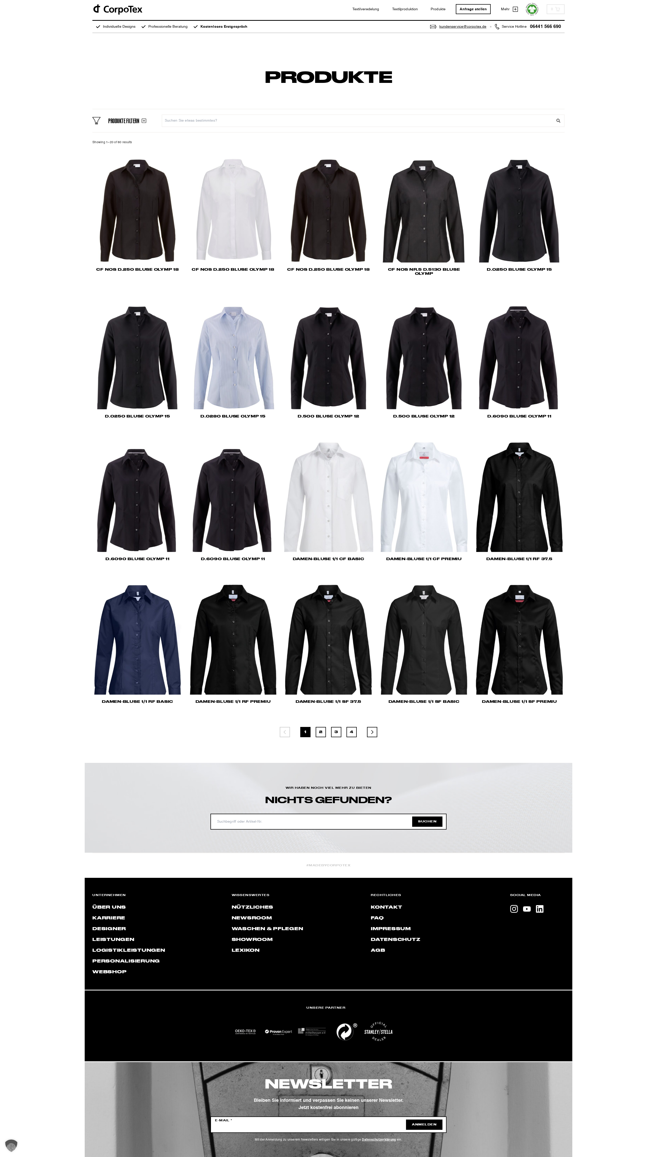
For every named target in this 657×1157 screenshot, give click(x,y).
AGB (378, 950)
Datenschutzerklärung (379, 1139)
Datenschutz (395, 940)
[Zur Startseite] (117, 9)
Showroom (252, 940)
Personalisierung (126, 961)
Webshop (109, 972)
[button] (11, 1145)
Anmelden (424, 1124)
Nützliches (253, 907)
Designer (109, 929)
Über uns (109, 907)
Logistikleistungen (128, 950)
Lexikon (246, 950)
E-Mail (223, 1120)
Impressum (391, 929)
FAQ (377, 918)
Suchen (427, 821)
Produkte (438, 9)
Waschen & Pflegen (267, 929)
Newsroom (252, 918)
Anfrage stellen (473, 9)
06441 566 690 (545, 26)
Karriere (108, 918)
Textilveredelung (365, 9)
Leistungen (113, 940)
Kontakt (386, 907)
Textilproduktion (405, 9)
